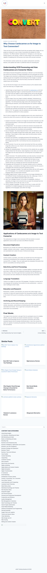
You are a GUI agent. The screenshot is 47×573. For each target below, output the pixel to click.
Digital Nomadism (5, 469)
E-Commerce (4, 472)
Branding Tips (4, 440)
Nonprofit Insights (5, 491)
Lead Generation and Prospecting (9, 482)
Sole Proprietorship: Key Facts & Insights (11, 332)
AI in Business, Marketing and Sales (10, 435)
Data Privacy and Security (7, 463)
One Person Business (6, 493)
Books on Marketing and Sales (8, 439)
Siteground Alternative (33, 413)
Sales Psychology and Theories (9, 503)
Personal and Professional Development (11, 495)
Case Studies (4, 454)
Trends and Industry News (8, 514)
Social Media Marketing (7, 506)
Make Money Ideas (6, 486)
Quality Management (6, 499)
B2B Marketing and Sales (7, 437)
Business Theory (5, 450)
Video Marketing (5, 516)
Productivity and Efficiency (8, 497)
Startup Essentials (5, 510)
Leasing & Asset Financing (7, 484)
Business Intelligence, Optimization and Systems (13, 444)
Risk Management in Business (8, 501)
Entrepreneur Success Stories (8, 476)
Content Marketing (6, 455)
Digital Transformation (6, 471)
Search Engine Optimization (8, 504)
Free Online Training (6, 480)
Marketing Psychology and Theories (10, 487)
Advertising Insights (6, 433)
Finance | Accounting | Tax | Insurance (10, 478)
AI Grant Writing (42, 332)
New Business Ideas (6, 489)
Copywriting (4, 457)
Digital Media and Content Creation (10, 467)
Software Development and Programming (11, 508)
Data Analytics (5, 461)
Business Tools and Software (10, 41)
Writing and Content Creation (8, 521)
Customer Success (6, 459)
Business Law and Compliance (9, 446)
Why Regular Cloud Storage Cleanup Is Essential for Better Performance (11, 388)
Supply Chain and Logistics (8, 512)
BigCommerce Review (33, 361)
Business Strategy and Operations (9, 448)
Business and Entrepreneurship (9, 442)
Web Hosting (4, 519)
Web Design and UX (6, 518)
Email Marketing (5, 474)
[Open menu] (44, 3)
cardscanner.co (34, 90)
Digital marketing (5, 465)
